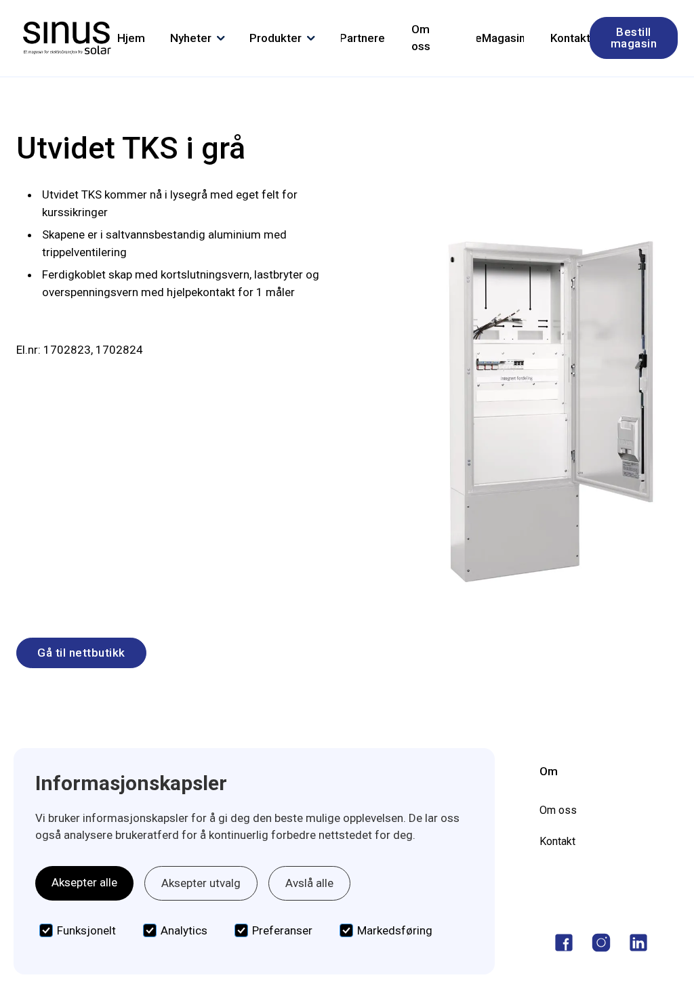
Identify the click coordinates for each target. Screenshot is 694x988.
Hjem (131, 38)
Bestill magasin (634, 37)
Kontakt (570, 38)
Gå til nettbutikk (81, 652)
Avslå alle (309, 883)
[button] (197, 38)
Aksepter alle (84, 882)
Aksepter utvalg (201, 883)
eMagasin (500, 38)
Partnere (362, 38)
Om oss (420, 38)
